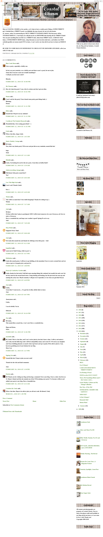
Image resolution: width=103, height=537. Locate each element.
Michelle (8, 160)
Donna (8, 96)
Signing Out (9, 355)
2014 (80, 320)
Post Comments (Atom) (17, 405)
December (83, 333)
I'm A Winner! (84, 365)
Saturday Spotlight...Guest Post (89, 469)
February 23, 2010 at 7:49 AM (18, 223)
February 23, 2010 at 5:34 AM (18, 165)
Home (3, 5)
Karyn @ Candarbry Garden (14, 270)
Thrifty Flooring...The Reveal (88, 453)
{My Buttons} (43, 5)
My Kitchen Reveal (85, 485)
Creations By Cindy (11, 388)
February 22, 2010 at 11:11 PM (18, 106)
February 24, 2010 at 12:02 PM (18, 332)
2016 (80, 315)
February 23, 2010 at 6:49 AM (18, 192)
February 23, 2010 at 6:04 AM (18, 178)
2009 (80, 409)
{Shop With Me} (31, 5)
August (82, 344)
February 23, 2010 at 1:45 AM (18, 136)
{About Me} (11, 5)
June (81, 349)
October (82, 339)
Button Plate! (83, 402)
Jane (7, 285)
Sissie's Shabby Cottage (12, 141)
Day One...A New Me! (86, 387)
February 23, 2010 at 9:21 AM (18, 243)
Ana (7, 318)
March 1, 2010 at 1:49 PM (16, 394)
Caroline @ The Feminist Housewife (16, 121)
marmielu (8, 336)
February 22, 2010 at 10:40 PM (18, 81)
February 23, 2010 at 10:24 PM (18, 313)
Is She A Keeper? (84, 397)
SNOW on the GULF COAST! (88, 375)
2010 (80, 331)
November (83, 336)
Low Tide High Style (12, 182)
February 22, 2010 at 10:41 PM (18, 92)
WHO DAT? (83, 394)
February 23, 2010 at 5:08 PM (18, 266)
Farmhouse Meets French (87, 477)
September (83, 341)
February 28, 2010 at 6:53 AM (18, 384)
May (81, 352)
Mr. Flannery (10, 86)
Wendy (8, 197)
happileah (9, 248)
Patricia (8, 374)
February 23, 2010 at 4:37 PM (18, 253)
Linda (7, 131)
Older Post (63, 401)
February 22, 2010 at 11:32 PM (18, 126)
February (83, 360)
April (81, 355)
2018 (80, 310)
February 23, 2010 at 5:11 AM (18, 155)
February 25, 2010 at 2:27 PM (18, 350)
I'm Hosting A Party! (11, 14)
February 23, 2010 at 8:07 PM (18, 294)
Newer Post (6, 401)
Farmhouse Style (85, 422)
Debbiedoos (9, 258)
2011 (79, 328)
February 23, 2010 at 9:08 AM (18, 233)
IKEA (81, 362)
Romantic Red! (84, 400)
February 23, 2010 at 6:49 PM (18, 280)
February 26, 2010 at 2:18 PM (18, 369)
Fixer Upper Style (85, 493)
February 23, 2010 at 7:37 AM (18, 204)
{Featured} (21, 5)
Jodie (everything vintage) (13, 170)
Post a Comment (7, 398)
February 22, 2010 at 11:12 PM (18, 116)
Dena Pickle (9, 227)
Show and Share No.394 (87, 430)
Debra (7, 111)
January (82, 406)
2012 (80, 326)
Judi (7, 209)
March (82, 357)
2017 (80, 312)
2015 (80, 318)
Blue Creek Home (11, 63)
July (81, 347)
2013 (80, 323)
